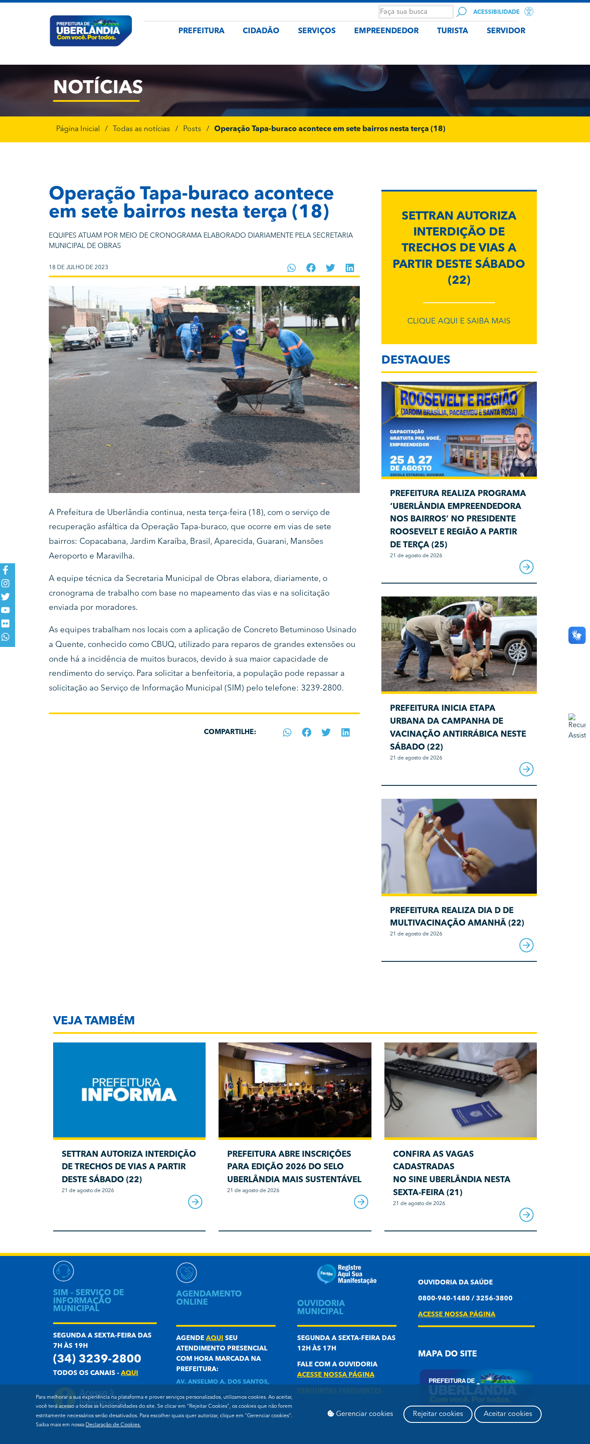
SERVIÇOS (317, 31)
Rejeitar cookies (438, 1414)
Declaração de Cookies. (113, 1425)
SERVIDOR (506, 31)
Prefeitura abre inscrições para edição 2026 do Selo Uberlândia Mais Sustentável (294, 1168)
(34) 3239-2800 (97, 1360)
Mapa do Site (447, 1354)
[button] (291, 268)
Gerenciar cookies (363, 1414)
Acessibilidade (496, 12)
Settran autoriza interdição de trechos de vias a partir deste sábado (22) (459, 249)
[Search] (461, 12)
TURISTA (452, 31)
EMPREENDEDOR (386, 31)
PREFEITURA (201, 31)
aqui (129, 1373)
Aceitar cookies (508, 1414)
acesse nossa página (335, 1375)
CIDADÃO (261, 31)
